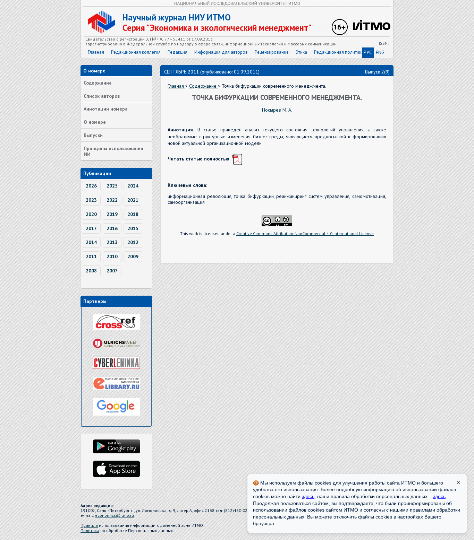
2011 (91, 256)
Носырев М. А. (277, 110)
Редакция (177, 52)
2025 (112, 186)
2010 (112, 256)
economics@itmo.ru (114, 515)
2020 (91, 214)
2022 (112, 200)
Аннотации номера (106, 109)
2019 (112, 214)
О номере (95, 122)
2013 (112, 242)
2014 (91, 242)
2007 (112, 271)
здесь (308, 496)
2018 (132, 214)
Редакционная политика (339, 52)
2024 (132, 186)
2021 (132, 200)
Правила (89, 525)
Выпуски (93, 135)
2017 (91, 228)
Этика (301, 52)
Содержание (98, 83)
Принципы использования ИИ (113, 151)
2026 (91, 186)
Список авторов (102, 96)
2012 (132, 242)
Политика (90, 530)
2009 (132, 256)
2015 (132, 228)
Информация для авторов (221, 52)
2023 (91, 200)
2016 (112, 228)
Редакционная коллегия (136, 52)
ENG (380, 52)
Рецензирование (272, 52)
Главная (96, 52)
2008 (91, 271)
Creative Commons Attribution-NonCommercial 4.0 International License (305, 233)
